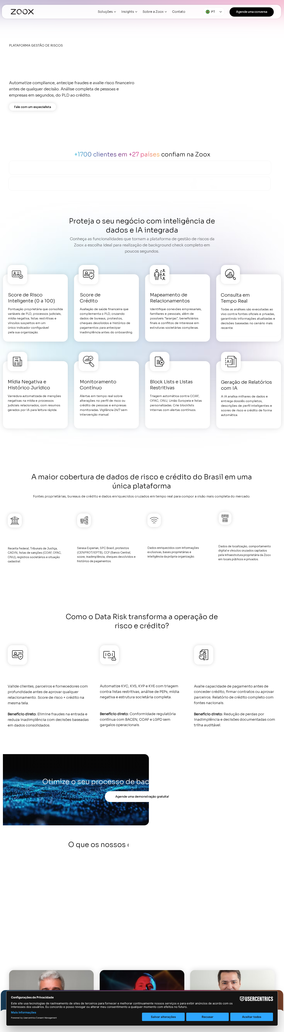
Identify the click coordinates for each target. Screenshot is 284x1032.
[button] (252, 12)
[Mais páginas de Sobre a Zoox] (166, 12)
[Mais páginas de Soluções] (115, 12)
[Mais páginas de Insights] (136, 12)
